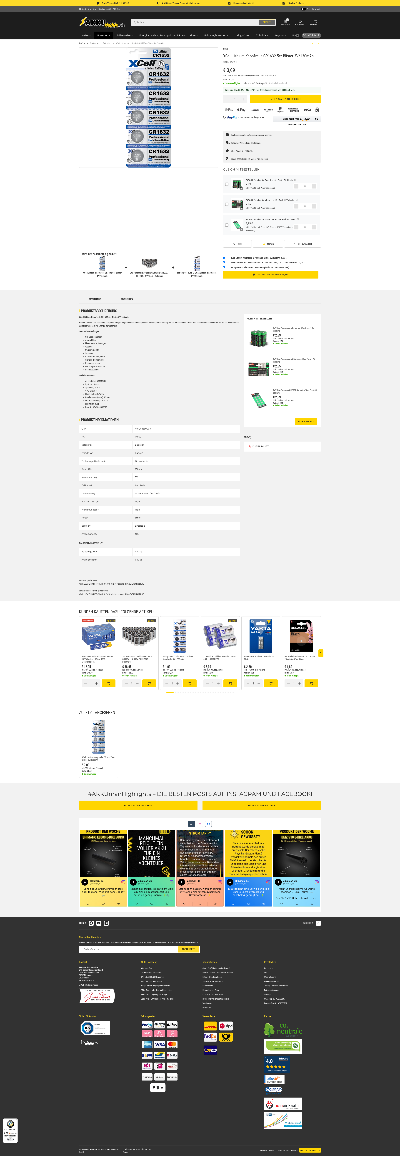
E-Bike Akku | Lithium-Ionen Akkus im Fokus (157, 999)
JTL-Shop (271, 1150)
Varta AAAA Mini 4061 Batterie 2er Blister (259, 657)
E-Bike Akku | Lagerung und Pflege (154, 994)
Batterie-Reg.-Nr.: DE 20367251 (276, 1003)
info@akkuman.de (91, 985)
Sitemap (267, 994)
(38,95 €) (268, 262)
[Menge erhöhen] (243, 99)
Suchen (267, 22)
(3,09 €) (259, 258)
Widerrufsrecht (270, 977)
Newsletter (206, 1008)
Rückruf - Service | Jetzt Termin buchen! (217, 973)
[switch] (10, 1139)
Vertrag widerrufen (310, 1150)
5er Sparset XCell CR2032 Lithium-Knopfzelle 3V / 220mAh (178, 657)
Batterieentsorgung (271, 990)
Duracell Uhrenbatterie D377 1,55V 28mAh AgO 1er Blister (300, 657)
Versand (241, 75)
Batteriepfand (207, 986)
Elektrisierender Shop (210, 990)
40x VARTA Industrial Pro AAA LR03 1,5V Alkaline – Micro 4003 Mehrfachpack (97, 659)
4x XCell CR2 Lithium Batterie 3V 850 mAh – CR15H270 (219, 657)
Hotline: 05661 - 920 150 (109, 9)
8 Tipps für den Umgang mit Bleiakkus (155, 986)
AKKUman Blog (146, 968)
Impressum (268, 968)
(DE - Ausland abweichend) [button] (275, 83)
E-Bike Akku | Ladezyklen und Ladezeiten (156, 990)
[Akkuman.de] (102, 22)
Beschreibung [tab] (95, 299)
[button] (297, 121)
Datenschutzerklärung (118, 942)
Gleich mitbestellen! (259, 318)
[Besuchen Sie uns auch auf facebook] (91, 923)
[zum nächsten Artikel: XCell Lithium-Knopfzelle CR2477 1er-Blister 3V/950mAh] (318, 43)
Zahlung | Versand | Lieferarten (276, 986)
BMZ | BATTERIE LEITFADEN (151, 981)
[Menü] (16, 1120)
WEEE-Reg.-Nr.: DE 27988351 (275, 999)
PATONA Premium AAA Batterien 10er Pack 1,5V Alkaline (294, 360)
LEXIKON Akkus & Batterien (151, 973)
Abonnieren (188, 949)
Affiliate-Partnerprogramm (212, 981)
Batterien (107, 43)
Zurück (82, 43)
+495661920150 (88, 980)
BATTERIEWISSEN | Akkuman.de (152, 977)
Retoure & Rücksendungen (212, 977)
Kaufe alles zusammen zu (271, 274)
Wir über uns (207, 1003)
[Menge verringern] (227, 99)
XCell (225, 49)
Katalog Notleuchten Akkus (212, 994)
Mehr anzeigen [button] (306, 421)
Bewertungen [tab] (127, 299)
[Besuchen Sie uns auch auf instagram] (106, 923)
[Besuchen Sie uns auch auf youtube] (98, 923)
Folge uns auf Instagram (138, 805)
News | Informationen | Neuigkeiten (215, 999)
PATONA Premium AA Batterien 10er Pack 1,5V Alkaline (293, 329)
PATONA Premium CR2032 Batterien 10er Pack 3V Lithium (295, 391)
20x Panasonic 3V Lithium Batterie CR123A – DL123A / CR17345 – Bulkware (137, 659)
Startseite (94, 43)
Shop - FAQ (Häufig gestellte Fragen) (216, 968)
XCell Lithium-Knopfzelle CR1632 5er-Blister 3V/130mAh (139, 43)
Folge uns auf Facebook (261, 805)
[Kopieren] (238, 62)
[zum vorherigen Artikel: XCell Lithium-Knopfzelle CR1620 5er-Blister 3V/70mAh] (312, 43)
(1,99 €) (260, 267)
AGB (266, 973)
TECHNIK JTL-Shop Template (287, 1150)
